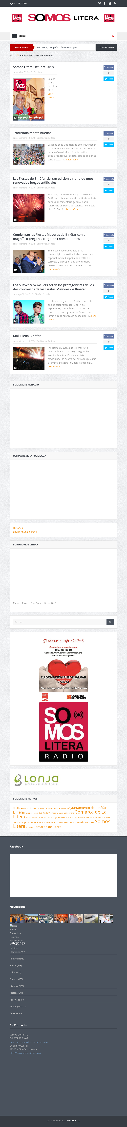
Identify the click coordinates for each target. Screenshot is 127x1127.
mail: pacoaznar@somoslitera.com (29, 1042)
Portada (51, 138)
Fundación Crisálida (101, 817)
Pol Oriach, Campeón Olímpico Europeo (57, 47)
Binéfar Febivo (32, 813)
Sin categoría (16, 1006)
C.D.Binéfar (44, 813)
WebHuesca (73, 1120)
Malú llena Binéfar (27, 336)
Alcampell (25, 808)
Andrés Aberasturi (60, 808)
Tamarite (29, 827)
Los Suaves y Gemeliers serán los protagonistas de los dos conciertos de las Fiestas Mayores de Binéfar (53, 287)
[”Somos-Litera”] (63, 487)
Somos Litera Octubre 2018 (33, 67)
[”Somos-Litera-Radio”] (63, 416)
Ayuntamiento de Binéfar (87, 807)
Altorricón (47, 808)
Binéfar (19, 812)
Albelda (16, 808)
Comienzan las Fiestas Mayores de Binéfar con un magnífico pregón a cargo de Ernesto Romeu (50, 236)
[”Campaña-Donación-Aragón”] (63, 668)
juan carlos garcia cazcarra (25, 822)
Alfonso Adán (36, 808)
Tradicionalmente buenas (32, 133)
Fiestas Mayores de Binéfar (57, 817)
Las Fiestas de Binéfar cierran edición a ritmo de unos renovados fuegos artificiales (53, 180)
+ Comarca (15, 951)
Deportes (14, 979)
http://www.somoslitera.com (25, 1053)
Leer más (71, 159)
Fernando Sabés (39, 817)
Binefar (43, 138)
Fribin (89, 817)
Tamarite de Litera (47, 827)
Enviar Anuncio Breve (25, 531)
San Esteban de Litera (84, 822)
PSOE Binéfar (44, 822)
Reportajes (15, 999)
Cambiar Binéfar (56, 813)
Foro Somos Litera (78, 817)
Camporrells (69, 813)
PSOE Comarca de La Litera (62, 822)
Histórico (41, 72)
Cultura (13, 972)
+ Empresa (15, 958)
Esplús (28, 817)
